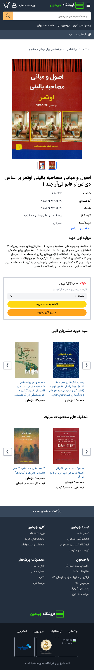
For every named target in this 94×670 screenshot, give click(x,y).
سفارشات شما (81, 572)
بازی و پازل (38, 566)
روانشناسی (72, 49)
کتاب (84, 49)
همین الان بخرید (47, 312)
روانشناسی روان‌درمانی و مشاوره (45, 49)
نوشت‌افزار (39, 583)
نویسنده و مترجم (79, 550)
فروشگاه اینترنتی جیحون (74, 545)
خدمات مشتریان (45, 25)
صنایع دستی (37, 572)
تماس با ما (83, 533)
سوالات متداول (80, 594)
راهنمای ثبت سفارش (77, 566)
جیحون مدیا (63, 25)
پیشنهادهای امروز (82, 25)
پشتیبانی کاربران (79, 589)
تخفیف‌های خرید (35, 539)
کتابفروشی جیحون (78, 539)
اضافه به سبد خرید (47, 304)
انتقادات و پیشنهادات (33, 545)
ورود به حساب (27, 5)
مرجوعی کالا (82, 583)
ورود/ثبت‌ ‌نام (37, 533)
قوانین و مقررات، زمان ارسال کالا (70, 577)
